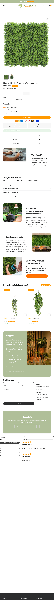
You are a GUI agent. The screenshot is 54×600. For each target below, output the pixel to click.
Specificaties (16, 139)
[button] (37, 276)
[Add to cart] (25, 315)
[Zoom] (47, 18)
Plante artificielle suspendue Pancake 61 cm (36, 319)
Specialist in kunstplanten (16, 371)
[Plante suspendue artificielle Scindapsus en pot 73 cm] (15, 303)
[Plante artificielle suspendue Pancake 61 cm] (39, 303)
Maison (4, 12)
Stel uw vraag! (16, 143)
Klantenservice (23, 598)
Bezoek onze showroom (16, 355)
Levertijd (11, 367)
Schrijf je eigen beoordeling (10, 442)
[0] (49, 6)
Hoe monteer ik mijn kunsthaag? (10, 192)
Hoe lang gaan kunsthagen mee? (10, 188)
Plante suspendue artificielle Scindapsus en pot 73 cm (14, 319)
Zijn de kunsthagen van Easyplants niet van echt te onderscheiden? (18, 185)
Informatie (39, 598)
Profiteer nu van (27, 1)
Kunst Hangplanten (46, 285)
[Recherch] (43, 6)
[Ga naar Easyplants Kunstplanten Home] (27, 6)
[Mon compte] (46, 6)
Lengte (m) (5, 91)
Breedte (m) (15, 91)
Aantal (4, 97)
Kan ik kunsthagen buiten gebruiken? (11, 196)
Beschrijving (16, 136)
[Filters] (23, 438)
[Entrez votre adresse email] (38, 426)
